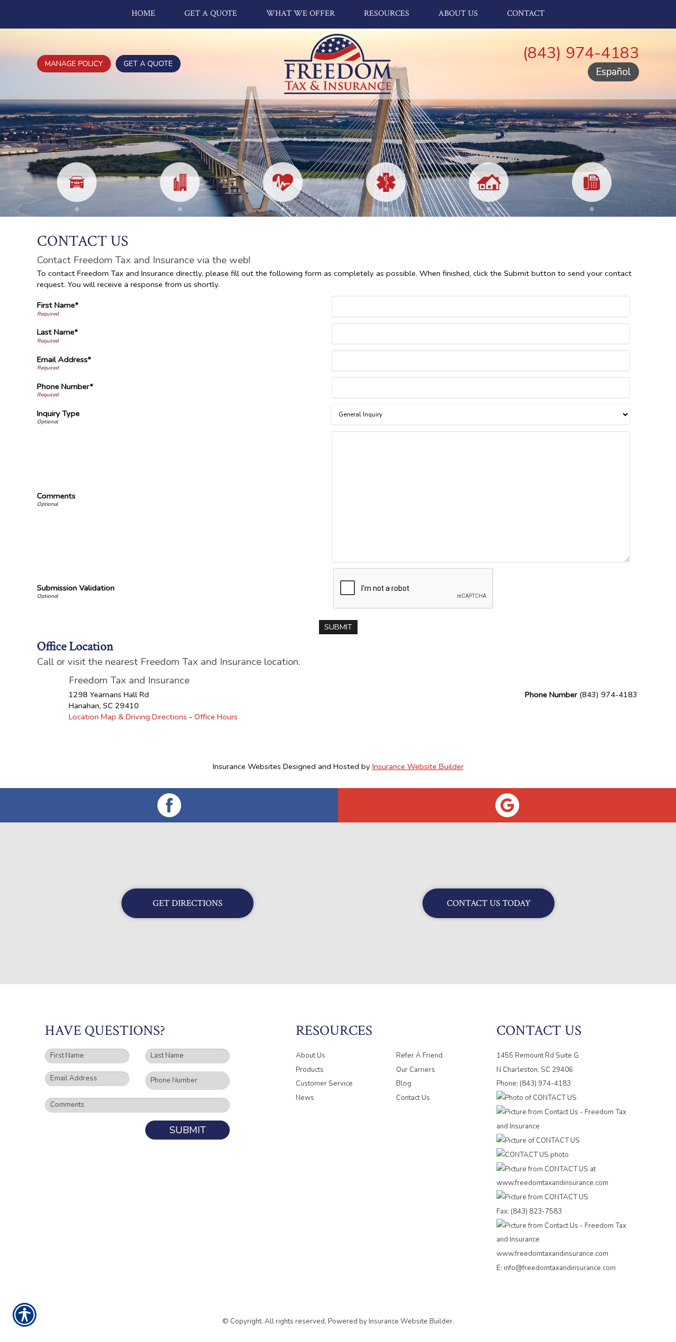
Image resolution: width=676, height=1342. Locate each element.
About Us (310, 1055)
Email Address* (64, 359)
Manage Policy (74, 64)
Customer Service (324, 1083)
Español (613, 72)
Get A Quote (148, 64)
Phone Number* (65, 386)
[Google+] (507, 805)
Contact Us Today (489, 903)
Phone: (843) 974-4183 (533, 1083)
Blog (403, 1083)
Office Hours (216, 716)
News (305, 1098)
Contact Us (413, 1098)
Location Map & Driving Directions (128, 716)
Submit (188, 1130)
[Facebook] (169, 805)
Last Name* (57, 332)
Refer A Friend (419, 1055)
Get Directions (187, 903)
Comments (56, 495)
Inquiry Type (58, 413)
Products (310, 1070)
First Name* (58, 305)
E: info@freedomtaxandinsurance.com (556, 1268)
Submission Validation (76, 587)
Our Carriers (415, 1070)
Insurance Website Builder (418, 766)
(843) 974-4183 (581, 53)
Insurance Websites (247, 766)
